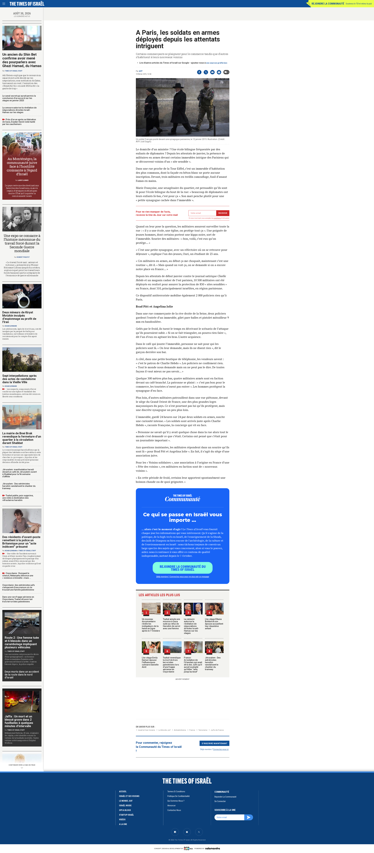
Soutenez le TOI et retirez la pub (359, 3)
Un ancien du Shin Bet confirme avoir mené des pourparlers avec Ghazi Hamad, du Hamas (21, 60)
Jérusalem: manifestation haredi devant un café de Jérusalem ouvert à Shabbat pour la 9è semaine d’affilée (19, 473)
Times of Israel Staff (13, 71)
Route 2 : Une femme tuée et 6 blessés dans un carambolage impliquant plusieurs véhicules (22, 642)
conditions (217, 218)
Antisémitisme (180, 730)
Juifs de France (217, 730)
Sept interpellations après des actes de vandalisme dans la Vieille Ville (19, 379)
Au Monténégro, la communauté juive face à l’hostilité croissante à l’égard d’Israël (22, 166)
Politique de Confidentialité (178, 796)
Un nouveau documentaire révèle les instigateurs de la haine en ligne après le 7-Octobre (151, 625)
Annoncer (171, 805)
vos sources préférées (216, 63)
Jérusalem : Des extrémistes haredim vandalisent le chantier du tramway (213, 664)
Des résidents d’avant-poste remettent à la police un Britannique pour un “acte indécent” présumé (21, 541)
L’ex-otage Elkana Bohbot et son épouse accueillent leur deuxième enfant (214, 624)
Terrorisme (202, 730)
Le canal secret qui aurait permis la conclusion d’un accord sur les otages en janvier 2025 (19, 98)
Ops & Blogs (125, 810)
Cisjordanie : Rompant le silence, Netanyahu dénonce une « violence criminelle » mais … (17, 575)
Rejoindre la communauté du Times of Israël (183, 567)
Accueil (123, 791)
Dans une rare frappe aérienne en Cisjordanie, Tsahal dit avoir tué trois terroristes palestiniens (18, 599)
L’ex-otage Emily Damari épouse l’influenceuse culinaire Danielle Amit (150, 662)
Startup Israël (126, 815)
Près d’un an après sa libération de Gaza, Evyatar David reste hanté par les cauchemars (19, 121)
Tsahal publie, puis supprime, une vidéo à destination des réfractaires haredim (17, 497)
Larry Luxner (23, 180)
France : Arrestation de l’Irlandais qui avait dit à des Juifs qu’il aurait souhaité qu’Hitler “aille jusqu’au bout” (193, 665)
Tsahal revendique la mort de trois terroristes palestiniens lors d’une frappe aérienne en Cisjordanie (172, 665)
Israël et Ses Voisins (146, 730)
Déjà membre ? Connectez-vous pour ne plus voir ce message (182, 576)
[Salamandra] (212, 848)
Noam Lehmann (11, 326)
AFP (140, 71)
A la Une (123, 824)
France (192, 730)
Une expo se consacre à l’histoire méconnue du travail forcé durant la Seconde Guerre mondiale (22, 243)
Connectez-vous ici (221, 749)
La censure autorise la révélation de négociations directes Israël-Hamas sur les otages (191, 626)
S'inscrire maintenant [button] (214, 743)
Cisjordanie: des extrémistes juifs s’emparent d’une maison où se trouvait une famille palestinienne (18, 587)
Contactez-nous (174, 810)
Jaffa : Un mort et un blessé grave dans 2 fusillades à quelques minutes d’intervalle (19, 721)
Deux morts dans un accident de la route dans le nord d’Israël (22, 674)
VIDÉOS (122, 819)
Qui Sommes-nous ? (175, 801)
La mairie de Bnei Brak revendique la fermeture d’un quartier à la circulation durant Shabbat (21, 438)
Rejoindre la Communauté (328, 3)
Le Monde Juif (164, 730)
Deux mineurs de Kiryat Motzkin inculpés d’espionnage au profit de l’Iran (19, 317)
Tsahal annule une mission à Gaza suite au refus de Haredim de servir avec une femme (171, 624)
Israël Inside (125, 805)
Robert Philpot (23, 257)
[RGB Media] (189, 848)
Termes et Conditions (176, 791)
